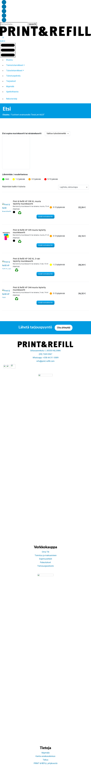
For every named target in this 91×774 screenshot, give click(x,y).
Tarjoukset (11, 81)
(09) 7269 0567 (45, 354)
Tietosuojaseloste (45, 566)
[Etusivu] (45, 31)
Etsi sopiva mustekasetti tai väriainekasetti (21, 133)
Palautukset (45, 562)
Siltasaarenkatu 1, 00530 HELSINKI (45, 350)
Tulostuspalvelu (13, 76)
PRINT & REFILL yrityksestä (45, 763)
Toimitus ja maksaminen (45, 555)
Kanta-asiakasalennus (45, 756)
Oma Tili (45, 552)
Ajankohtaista (12, 92)
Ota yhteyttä (63, 327)
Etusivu (9, 60)
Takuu (45, 760)
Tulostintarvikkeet (14, 70)
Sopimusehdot (45, 559)
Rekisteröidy (11, 99)
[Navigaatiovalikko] (8, 50)
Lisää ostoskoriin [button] (45, 216)
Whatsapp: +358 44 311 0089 (45, 357)
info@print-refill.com (45, 361)
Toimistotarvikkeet (14, 65)
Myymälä (10, 86)
